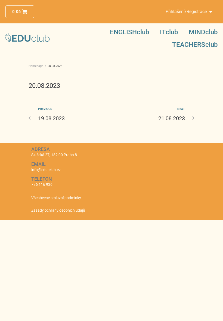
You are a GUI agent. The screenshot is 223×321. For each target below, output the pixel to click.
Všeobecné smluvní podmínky (56, 198)
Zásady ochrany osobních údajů (58, 210)
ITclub (169, 32)
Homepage (36, 66)
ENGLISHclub (129, 32)
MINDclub (203, 32)
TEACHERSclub (195, 44)
